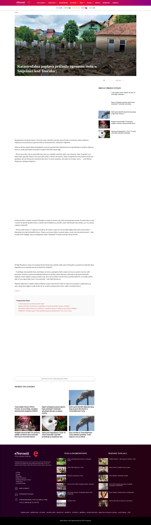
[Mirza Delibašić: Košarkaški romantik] (103, 478)
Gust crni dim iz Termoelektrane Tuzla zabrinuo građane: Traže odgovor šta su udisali (80, 435)
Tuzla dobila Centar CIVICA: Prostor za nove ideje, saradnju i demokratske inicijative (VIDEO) (26, 409)
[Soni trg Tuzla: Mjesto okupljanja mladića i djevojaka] (61, 486)
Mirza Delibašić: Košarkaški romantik (118, 475)
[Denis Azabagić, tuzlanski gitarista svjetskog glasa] (103, 494)
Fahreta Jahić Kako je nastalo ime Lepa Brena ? (121, 500)
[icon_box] (22, 489)
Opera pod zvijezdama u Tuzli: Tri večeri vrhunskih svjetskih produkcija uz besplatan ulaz (53, 435)
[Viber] (48, 81)
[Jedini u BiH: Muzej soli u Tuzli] (61, 469)
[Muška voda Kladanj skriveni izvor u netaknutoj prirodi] (61, 461)
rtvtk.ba (17, 291)
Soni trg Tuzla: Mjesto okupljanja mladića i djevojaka (80, 484)
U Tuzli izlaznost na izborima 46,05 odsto (31, 304)
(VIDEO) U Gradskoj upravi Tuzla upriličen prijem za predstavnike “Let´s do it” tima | (45, 311)
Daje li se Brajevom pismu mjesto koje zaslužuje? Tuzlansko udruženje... (123, 103)
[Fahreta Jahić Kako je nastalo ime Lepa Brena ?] (103, 503)
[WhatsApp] (52, 81)
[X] (44, 81)
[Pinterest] (60, 81)
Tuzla (16, 12)
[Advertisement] (54, 110)
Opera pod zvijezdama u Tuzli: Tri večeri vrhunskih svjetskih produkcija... (123, 132)
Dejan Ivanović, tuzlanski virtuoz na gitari (119, 467)
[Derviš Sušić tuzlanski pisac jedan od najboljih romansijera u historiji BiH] (103, 486)
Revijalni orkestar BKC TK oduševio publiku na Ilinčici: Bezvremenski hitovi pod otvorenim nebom (27, 435)
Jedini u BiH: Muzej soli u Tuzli (75, 467)
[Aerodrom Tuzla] (61, 503)
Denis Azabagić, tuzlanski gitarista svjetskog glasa (121, 492)
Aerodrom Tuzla (71, 500)
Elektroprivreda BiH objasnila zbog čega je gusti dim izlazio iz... (123, 112)
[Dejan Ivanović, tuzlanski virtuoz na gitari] (103, 469)
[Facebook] (40, 81)
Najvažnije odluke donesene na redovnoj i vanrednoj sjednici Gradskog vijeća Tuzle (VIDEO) (47, 308)
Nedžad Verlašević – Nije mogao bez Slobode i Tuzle (122, 459)
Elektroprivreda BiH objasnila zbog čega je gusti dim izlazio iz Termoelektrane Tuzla (81, 409)
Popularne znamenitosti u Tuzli (75, 475)
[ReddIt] (64, 81)
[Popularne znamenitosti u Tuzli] (61, 478)
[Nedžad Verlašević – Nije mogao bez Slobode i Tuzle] (103, 461)
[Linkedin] (56, 81)
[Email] (68, 81)
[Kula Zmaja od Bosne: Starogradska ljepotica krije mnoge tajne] (61, 494)
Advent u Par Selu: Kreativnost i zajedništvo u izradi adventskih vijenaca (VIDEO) (44, 306)
